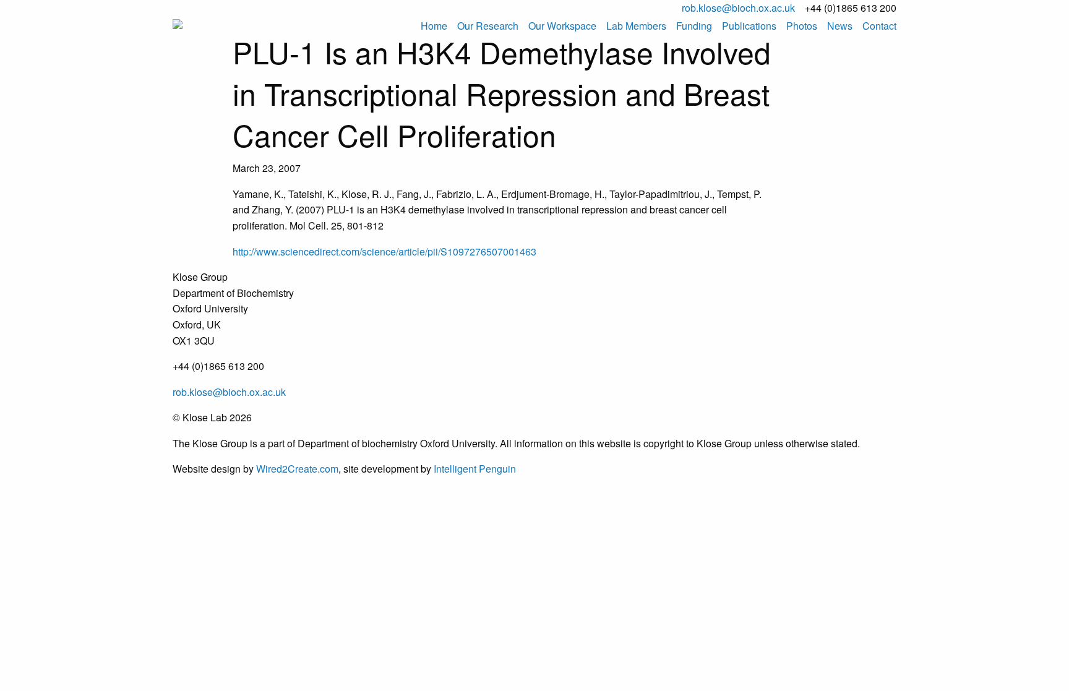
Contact (879, 26)
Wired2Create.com (297, 468)
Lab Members (636, 26)
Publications (749, 26)
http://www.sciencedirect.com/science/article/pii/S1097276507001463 (384, 251)
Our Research (487, 26)
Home (434, 26)
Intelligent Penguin (475, 468)
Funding (694, 26)
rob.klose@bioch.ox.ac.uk (738, 8)
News (839, 26)
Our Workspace (562, 26)
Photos (801, 26)
